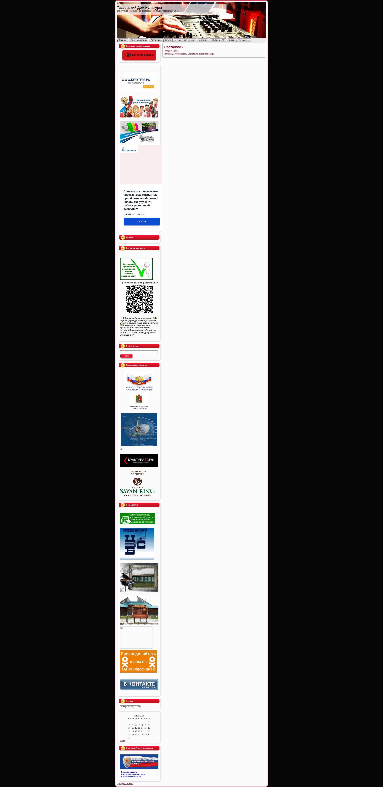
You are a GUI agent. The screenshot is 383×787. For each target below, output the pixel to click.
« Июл (122, 741)
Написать (142, 221)
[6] (139, 429)
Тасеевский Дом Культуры (139, 8)
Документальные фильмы (133, 774)
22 (146, 731)
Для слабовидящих (142, 54)
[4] (139, 382)
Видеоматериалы (129, 772)
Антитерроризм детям (131, 776)
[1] (139, 402)
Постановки (174, 47)
